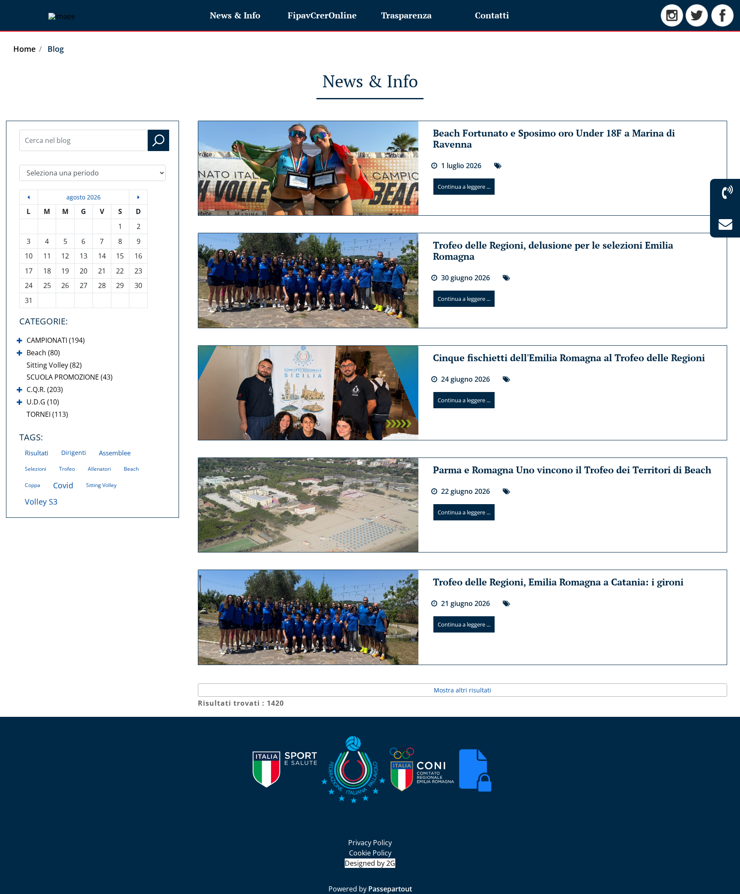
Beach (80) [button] (43, 352)
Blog (56, 49)
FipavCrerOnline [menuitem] (322, 15)
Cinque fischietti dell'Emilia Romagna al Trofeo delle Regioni (569, 357)
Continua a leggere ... (464, 186)
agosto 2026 (83, 197)
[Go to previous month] (29, 197)
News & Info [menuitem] (235, 15)
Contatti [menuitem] (492, 15)
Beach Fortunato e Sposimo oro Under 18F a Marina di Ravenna (554, 138)
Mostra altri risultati (462, 690)
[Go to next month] (138, 197)
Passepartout (390, 889)
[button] (158, 140)
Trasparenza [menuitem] (406, 15)
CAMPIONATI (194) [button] (56, 340)
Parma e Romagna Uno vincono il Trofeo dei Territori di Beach (572, 469)
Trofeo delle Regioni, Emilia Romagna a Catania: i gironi (558, 582)
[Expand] (19, 341)
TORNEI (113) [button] (47, 414)
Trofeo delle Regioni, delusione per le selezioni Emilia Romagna (553, 250)
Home (24, 49)
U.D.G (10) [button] (43, 402)
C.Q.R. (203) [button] (45, 389)
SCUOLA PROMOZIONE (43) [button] (70, 377)
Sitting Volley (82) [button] (54, 365)
